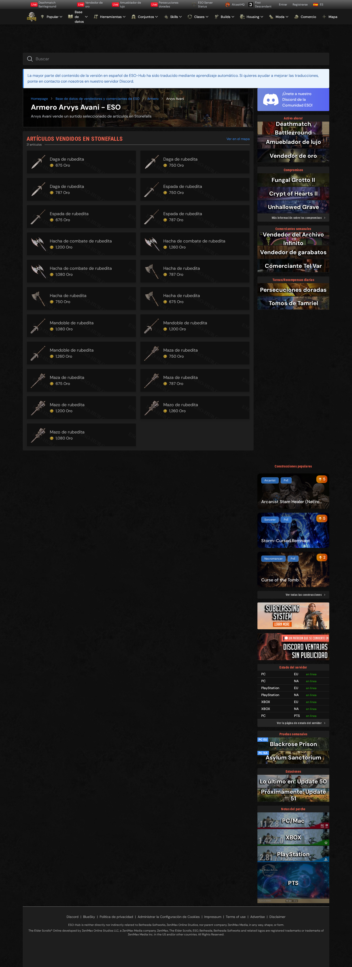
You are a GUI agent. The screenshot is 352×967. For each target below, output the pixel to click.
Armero (153, 98)
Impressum (212, 917)
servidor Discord (118, 81)
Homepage (39, 98)
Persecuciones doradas (165, 4)
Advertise (257, 917)
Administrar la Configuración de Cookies (169, 917)
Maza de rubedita (180, 350)
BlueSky (89, 917)
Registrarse (300, 4)
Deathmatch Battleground (43, 4)
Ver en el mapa (238, 139)
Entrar (283, 4)
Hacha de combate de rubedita (81, 241)
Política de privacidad (116, 917)
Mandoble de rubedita (72, 323)
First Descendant (263, 4)
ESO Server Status (205, 4)
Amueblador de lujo (127, 4)
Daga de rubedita (67, 159)
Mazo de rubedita (67, 405)
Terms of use (236, 917)
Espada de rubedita (182, 186)
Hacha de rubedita (181, 268)
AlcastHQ (238, 4)
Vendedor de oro (90, 4)
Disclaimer (277, 917)
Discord (73, 917)
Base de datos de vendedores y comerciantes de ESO (98, 98)
